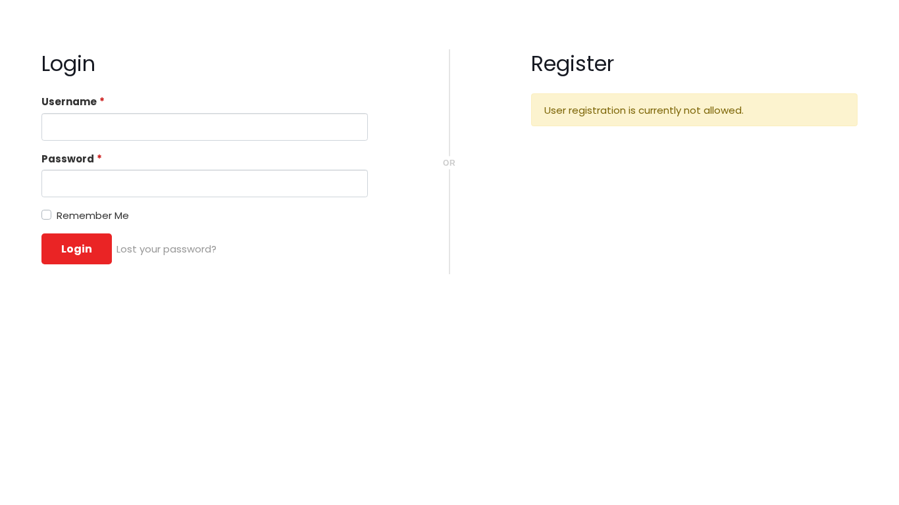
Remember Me (93, 215)
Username (73, 101)
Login (76, 248)
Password (71, 159)
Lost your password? (166, 249)
